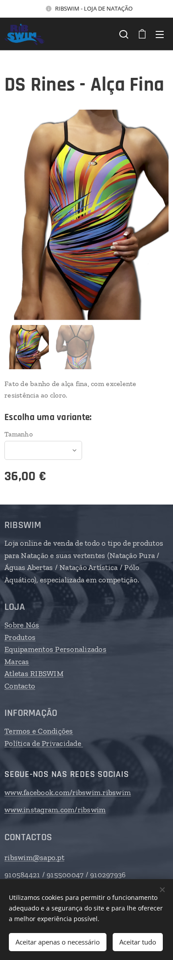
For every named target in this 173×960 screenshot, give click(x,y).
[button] (124, 34)
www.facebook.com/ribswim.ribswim (67, 792)
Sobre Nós (21, 624)
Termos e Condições (38, 731)
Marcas (16, 661)
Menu (160, 34)
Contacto (19, 685)
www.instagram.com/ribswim (55, 809)
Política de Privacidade (43, 743)
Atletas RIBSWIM (33, 673)
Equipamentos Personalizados (55, 649)
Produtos (19, 637)
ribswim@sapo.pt (34, 857)
